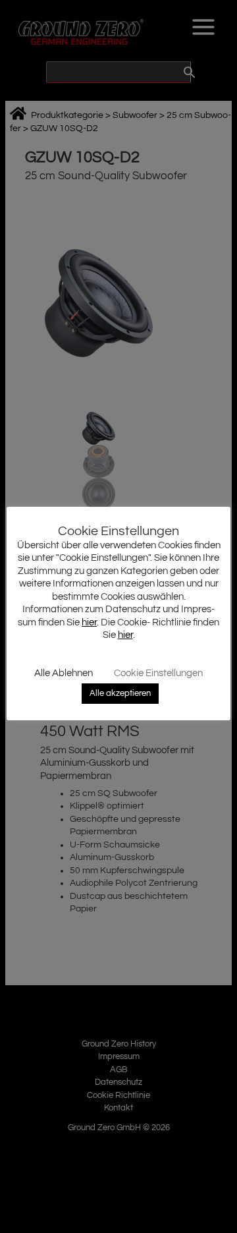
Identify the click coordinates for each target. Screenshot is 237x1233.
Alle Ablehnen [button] (63, 673)
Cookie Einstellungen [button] (158, 673)
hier (89, 622)
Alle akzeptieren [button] (120, 693)
